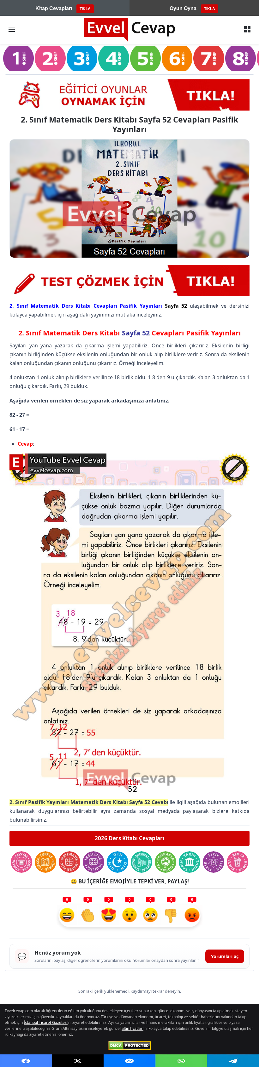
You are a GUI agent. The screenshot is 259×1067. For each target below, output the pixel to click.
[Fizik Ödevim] (213, 862)
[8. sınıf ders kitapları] (240, 58)
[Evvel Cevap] (129, 30)
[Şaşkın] (129, 915)
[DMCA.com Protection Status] (129, 1045)
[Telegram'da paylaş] (233, 1060)
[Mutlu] (67, 915)
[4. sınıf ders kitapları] (113, 58)
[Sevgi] (108, 915)
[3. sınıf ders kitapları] (82, 58)
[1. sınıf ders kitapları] (18, 58)
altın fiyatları (132, 1028)
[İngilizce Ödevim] (93, 862)
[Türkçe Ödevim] (45, 862)
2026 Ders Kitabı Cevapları (129, 838)
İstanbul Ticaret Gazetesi (46, 1022)
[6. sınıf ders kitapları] (177, 58)
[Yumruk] (171, 915)
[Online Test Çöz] (129, 95)
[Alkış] (87, 915)
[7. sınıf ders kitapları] (208, 58)
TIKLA (85, 9)
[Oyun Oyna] (129, 280)
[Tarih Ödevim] (189, 862)
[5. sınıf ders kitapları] (145, 58)
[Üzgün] (150, 915)
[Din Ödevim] (117, 862)
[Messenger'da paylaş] (129, 1060)
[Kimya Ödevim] (237, 862)
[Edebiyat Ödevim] (141, 862)
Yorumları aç (224, 956)
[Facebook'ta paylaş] (26, 1060)
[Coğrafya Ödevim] (165, 862)
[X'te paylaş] (78, 1060)
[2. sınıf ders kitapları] (50, 58)
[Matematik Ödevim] (69, 862)
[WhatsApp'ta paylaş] (181, 1060)
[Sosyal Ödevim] (21, 862)
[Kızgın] (192, 915)
